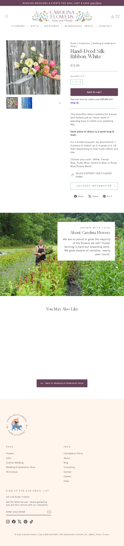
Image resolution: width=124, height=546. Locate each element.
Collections (84, 43)
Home (73, 43)
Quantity (77, 76)
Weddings (52, 26)
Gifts (35, 26)
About (89, 26)
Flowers (19, 26)
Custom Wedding (15, 462)
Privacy (106, 534)
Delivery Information (94, 186)
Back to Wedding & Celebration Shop (64, 383)
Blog (66, 462)
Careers (68, 476)
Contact (105, 26)
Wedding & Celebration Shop (20, 467)
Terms (98, 534)
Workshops (73, 26)
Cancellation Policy (73, 453)
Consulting (69, 467)
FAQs (66, 481)
